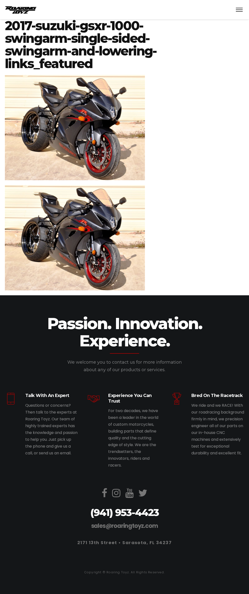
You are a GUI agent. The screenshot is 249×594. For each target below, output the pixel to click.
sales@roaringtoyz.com (124, 526)
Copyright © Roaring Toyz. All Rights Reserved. (124, 572)
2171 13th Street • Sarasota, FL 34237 (124, 543)
